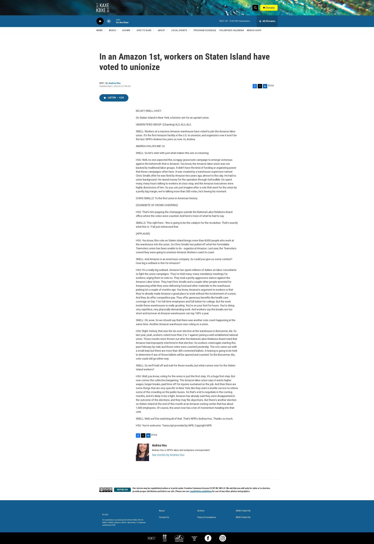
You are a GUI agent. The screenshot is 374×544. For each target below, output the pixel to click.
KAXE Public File (243, 511)
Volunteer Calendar (231, 30)
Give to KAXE (144, 30)
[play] (100, 21)
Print (271, 85)
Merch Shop (254, 30)
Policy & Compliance (206, 517)
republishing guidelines (201, 491)
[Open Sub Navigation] (105, 30)
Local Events (179, 30)
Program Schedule (205, 30)
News (99, 30)
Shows (126, 30)
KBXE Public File (243, 517)
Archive (200, 511)
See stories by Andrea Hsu (168, 455)
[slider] (113, 21)
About (161, 30)
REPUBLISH (122, 489)
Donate (270, 7)
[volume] (108, 21)
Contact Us (164, 517)
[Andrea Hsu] (142, 452)
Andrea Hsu (115, 83)
